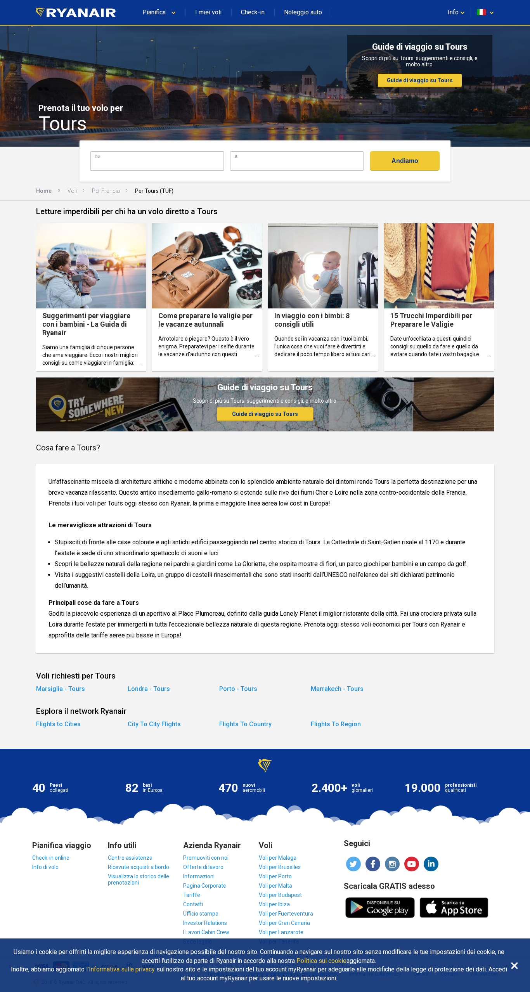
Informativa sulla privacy (122, 969)
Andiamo (404, 161)
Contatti (193, 904)
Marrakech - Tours (337, 688)
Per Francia (106, 191)
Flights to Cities (58, 724)
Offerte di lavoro (203, 867)
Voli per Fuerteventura (286, 914)
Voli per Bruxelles (280, 867)
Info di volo (45, 867)
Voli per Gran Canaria (284, 923)
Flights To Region (336, 724)
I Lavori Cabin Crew (206, 932)
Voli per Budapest (280, 895)
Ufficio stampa (200, 914)
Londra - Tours (149, 688)
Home (44, 191)
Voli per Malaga (277, 858)
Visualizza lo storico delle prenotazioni (138, 879)
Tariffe (191, 895)
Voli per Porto (275, 876)
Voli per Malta (275, 886)
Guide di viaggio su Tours (420, 80)
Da (97, 156)
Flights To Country (245, 724)
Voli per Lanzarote (281, 932)
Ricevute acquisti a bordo (138, 867)
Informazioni (199, 876)
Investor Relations (205, 923)
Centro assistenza (130, 858)
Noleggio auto (303, 12)
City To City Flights (154, 724)
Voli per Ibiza (274, 904)
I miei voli (208, 12)
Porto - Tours (238, 688)
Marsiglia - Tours (60, 688)
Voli (72, 191)
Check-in (253, 12)
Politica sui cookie (321, 960)
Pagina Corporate (204, 886)
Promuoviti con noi (206, 858)
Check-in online (50, 858)
